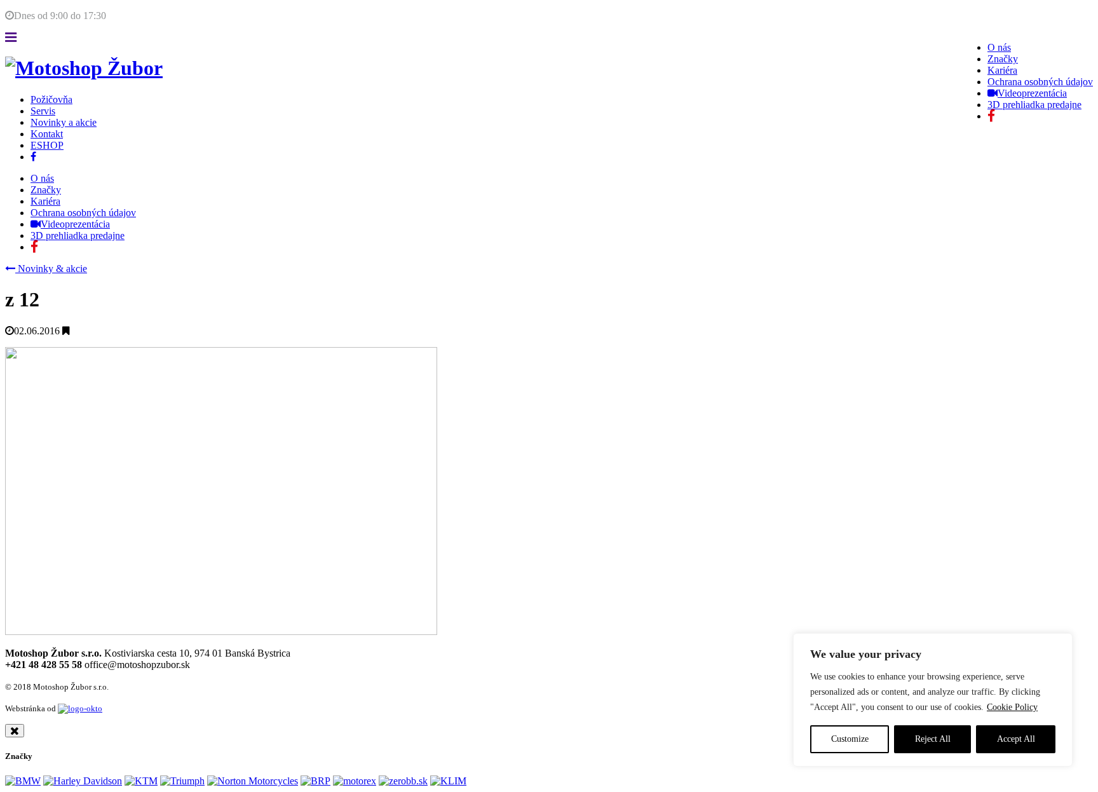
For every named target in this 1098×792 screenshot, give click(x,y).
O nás (999, 47)
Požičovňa (51, 99)
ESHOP (47, 145)
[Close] (14, 730)
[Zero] (403, 780)
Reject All (933, 739)
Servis (42, 111)
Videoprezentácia (1032, 93)
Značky (1002, 58)
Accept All (1016, 739)
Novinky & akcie (51, 268)
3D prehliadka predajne (1034, 104)
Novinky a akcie (63, 122)
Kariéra (1002, 70)
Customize (850, 739)
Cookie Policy (1012, 707)
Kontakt (46, 133)
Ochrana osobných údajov (1040, 81)
